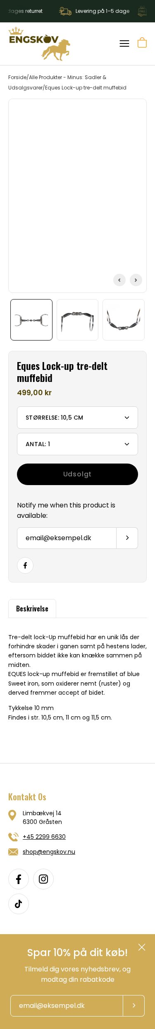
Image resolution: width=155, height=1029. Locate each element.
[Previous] (119, 280)
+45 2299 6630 (44, 837)
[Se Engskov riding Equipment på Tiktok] (18, 904)
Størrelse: (54, 417)
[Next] (136, 280)
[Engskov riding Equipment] (39, 44)
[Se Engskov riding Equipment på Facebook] (18, 879)
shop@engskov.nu (49, 852)
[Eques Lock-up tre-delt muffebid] (31, 320)
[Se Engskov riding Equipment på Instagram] (43, 879)
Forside (17, 77)
